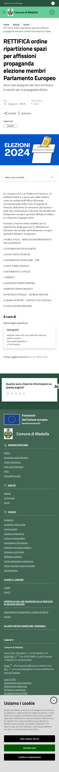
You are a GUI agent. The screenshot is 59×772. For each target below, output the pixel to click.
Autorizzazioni (10, 529)
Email (6, 665)
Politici (7, 453)
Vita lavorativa (11, 570)
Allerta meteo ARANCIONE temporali (25, 626)
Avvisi (26, 24)
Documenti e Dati (12, 476)
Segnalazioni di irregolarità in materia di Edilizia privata (26, 614)
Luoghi (7, 587)
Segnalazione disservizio (15, 686)
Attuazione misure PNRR (16, 693)
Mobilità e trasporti (13, 556)
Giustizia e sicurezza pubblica (17, 547)
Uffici (6, 471)
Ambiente (8, 520)
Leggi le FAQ (10, 679)
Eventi (7, 592)
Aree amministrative (13, 466)
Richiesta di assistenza (14, 689)
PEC (6, 669)
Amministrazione (18, 445)
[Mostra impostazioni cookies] (56, 386)
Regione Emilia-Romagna (13, 3)
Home (6, 24)
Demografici (13, 329)
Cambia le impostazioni (29, 757)
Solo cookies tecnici (29, 738)
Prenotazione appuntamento (17, 683)
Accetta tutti (29, 748)
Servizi (12, 512)
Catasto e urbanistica (14, 533)
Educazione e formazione (16, 543)
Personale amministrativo (16, 457)
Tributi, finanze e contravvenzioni (19, 565)
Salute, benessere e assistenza (18, 561)
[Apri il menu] (4, 12)
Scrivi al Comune (12, 672)
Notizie (7, 493)
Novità (16, 24)
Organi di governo (12, 462)
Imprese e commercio (14, 552)
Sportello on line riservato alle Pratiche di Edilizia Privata (28, 602)
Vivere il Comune (14, 579)
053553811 (10, 656)
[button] (52, 12)
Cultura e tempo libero (14, 538)
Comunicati (9, 498)
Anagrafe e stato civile (14, 524)
